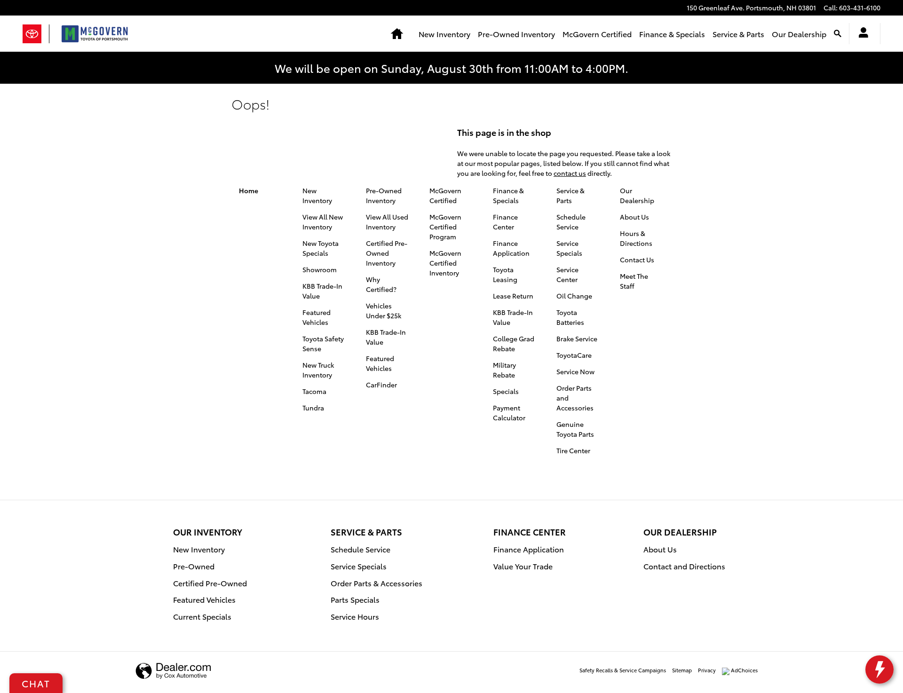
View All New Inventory (322, 221)
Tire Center (573, 450)
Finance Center (505, 221)
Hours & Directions (636, 238)
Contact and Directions (684, 565)
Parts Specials (355, 599)
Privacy (707, 670)
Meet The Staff (634, 281)
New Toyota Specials (320, 248)
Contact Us (637, 259)
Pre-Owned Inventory (516, 33)
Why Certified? (381, 284)
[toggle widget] (879, 669)
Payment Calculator (509, 412)
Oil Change (574, 295)
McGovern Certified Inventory (445, 262)
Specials (506, 391)
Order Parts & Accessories (376, 582)
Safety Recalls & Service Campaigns (622, 670)
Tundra (313, 407)
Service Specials (569, 248)
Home (248, 190)
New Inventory (444, 33)
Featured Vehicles (316, 317)
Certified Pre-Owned (210, 582)
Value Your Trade (523, 565)
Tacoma (314, 391)
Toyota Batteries (570, 317)
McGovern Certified (597, 33)
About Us (634, 216)
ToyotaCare (574, 355)
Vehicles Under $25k (383, 310)
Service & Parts (738, 33)
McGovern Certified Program (445, 226)
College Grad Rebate (513, 343)
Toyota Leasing (505, 274)
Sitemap (682, 670)
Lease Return (513, 295)
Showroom (319, 269)
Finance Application (511, 248)
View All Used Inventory (387, 221)
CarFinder (381, 384)
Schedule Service (571, 221)
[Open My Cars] (860, 34)
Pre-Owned (193, 565)
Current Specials (202, 616)
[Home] (36, 33)
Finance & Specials (672, 33)
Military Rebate (504, 369)
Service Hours (355, 616)
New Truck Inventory (318, 369)
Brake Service (576, 338)
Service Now (575, 371)
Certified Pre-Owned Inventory (386, 253)
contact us (570, 173)
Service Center (567, 274)
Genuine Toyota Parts (575, 429)
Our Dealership (799, 33)
